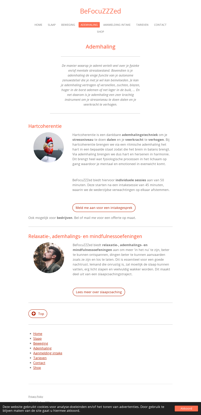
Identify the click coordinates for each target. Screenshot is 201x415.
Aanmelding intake (47, 353)
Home (37, 333)
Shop (37, 367)
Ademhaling (42, 348)
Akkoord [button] (186, 408)
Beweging (40, 343)
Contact (39, 362)
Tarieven (40, 358)
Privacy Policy (35, 396)
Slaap (37, 338)
